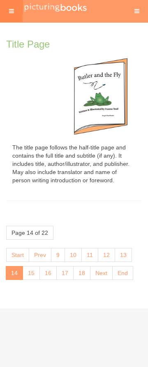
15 (31, 273)
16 (48, 273)
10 (73, 255)
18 (82, 273)
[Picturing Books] (56, 7)
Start (18, 255)
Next (101, 273)
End (123, 273)
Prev (40, 255)
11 (90, 255)
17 (65, 273)
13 (123, 255)
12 (106, 255)
